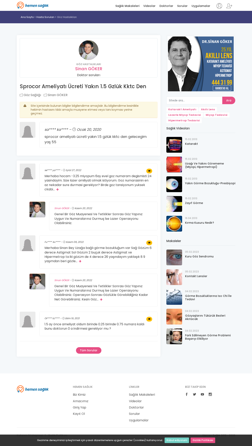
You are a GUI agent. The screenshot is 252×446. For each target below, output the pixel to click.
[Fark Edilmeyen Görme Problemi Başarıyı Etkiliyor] (174, 336)
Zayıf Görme (194, 203)
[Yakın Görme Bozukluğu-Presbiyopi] (174, 184)
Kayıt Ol (79, 414)
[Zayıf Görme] (174, 203)
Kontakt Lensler (196, 276)
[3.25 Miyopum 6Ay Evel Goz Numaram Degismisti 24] (149, 171)
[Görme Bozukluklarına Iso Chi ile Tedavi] (174, 296)
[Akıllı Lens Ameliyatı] (201, 63)
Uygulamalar (201, 6)
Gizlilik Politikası (203, 440)
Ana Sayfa (27, 17)
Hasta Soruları (45, 17)
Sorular (182, 6)
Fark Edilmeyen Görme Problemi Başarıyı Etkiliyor (208, 337)
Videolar (149, 6)
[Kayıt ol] (229, 8)
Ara (228, 100)
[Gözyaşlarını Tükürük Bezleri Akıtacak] (174, 316)
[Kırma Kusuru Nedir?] (174, 223)
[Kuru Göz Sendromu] (174, 257)
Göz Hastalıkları (67, 17)
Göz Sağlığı (32, 95)
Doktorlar (166, 6)
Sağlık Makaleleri (127, 6)
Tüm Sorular (88, 350)
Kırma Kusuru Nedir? (199, 223)
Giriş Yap (79, 407)
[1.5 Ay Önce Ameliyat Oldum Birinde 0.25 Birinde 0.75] (149, 319)
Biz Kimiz (79, 395)
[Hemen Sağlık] (33, 389)
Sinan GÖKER (88, 69)
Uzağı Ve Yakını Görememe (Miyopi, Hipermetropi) (204, 165)
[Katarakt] (174, 144)
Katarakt (191, 144)
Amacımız (80, 401)
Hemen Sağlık (33, 5)
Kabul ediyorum (177, 440)
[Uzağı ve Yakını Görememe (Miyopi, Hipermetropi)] (174, 164)
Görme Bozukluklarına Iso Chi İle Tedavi (208, 297)
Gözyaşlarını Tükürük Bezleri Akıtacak (205, 317)
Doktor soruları (88, 75)
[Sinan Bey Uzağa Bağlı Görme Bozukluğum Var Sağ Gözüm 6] (149, 242)
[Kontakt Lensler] (174, 277)
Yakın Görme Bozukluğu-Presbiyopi (210, 183)
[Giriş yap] (219, 8)
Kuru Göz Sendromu (199, 256)
